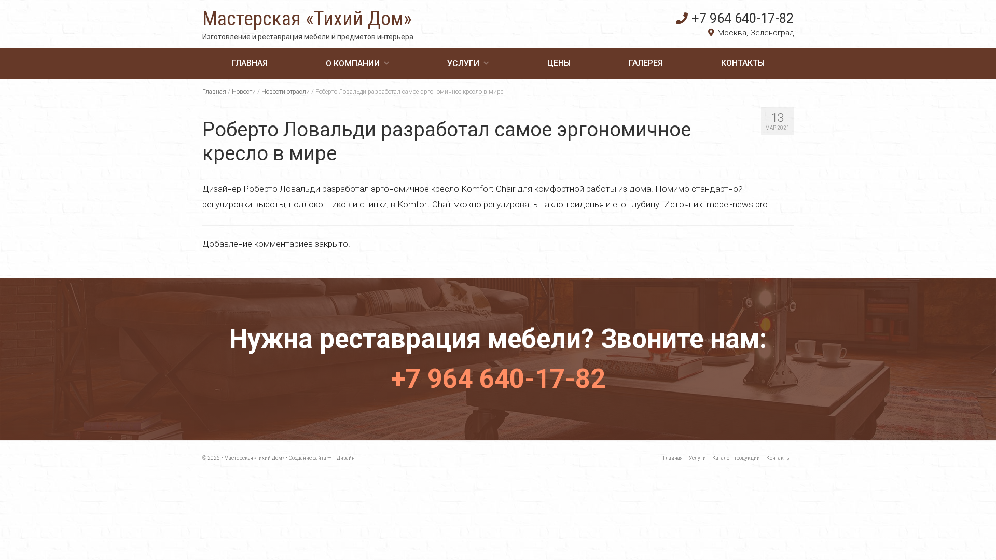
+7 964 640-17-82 (742, 18)
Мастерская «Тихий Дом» (307, 18)
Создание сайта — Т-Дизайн (322, 458)
